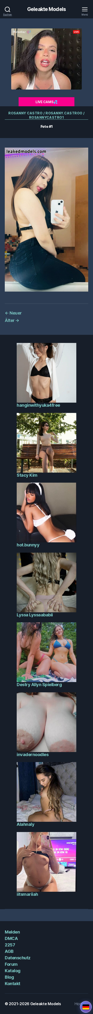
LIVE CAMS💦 (46, 102)
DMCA (11, 938)
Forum (11, 964)
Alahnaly (25, 824)
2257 (10, 944)
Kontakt (12, 983)
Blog (9, 977)
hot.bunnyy (28, 544)
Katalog (13, 970)
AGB (9, 951)
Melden (12, 931)
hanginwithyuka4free (38, 405)
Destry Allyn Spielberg (39, 684)
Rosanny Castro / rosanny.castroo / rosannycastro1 (46, 115)
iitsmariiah (27, 894)
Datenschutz (18, 957)
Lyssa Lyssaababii (35, 614)
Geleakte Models (46, 9)
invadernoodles (32, 754)
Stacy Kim (27, 475)
